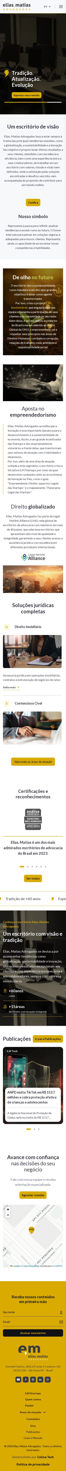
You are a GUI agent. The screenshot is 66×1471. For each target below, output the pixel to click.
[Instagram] (33, 1380)
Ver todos (33, 878)
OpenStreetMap (31, 1265)
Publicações (33, 1431)
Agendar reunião (33, 1195)
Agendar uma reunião (27, 95)
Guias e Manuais (33, 1437)
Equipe (29, 1405)
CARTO (58, 1265)
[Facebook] (26, 1380)
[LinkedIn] (40, 1380)
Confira (33, 202)
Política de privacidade (33, 1464)
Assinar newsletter (33, 1333)
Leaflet (16, 1265)
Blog (33, 1425)
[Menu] (61, 6)
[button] (22, 866)
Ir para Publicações (48, 1039)
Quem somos (33, 1399)
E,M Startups (33, 1393)
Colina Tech (45, 1457)
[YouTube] (18, 1380)
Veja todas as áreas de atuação (33, 761)
